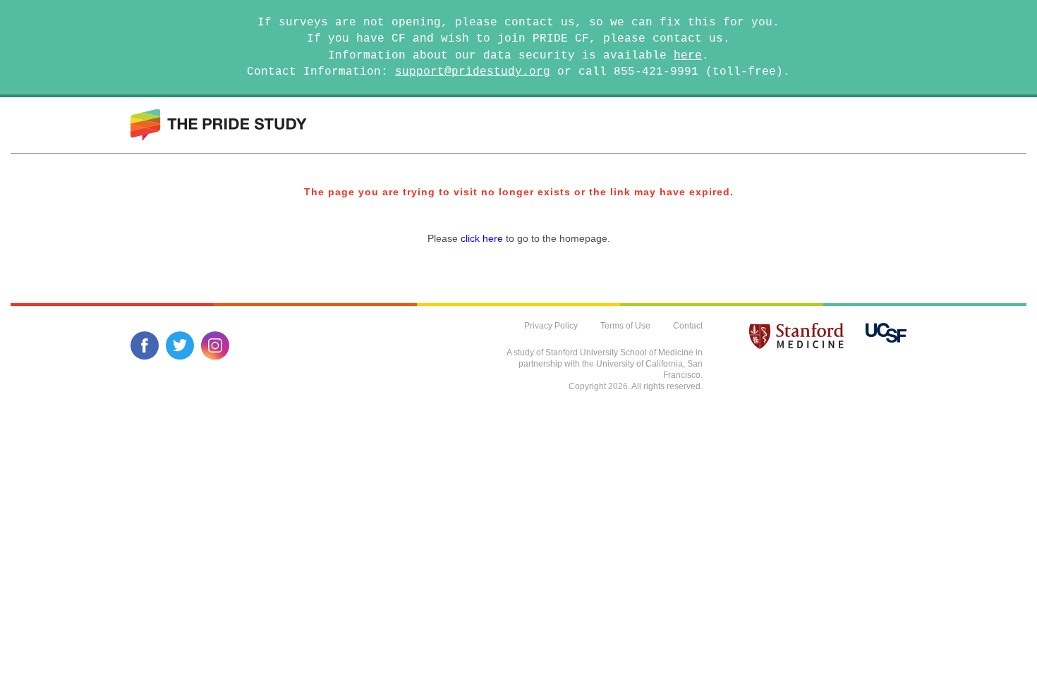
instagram (215, 345)
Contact (688, 326)
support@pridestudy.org (472, 72)
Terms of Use (625, 326)
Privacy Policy (551, 326)
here (688, 55)
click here (482, 238)
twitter (180, 345)
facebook (145, 345)
